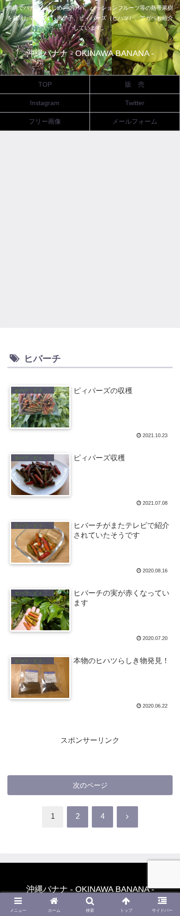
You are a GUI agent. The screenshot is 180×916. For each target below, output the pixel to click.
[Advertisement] (90, 232)
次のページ (90, 785)
